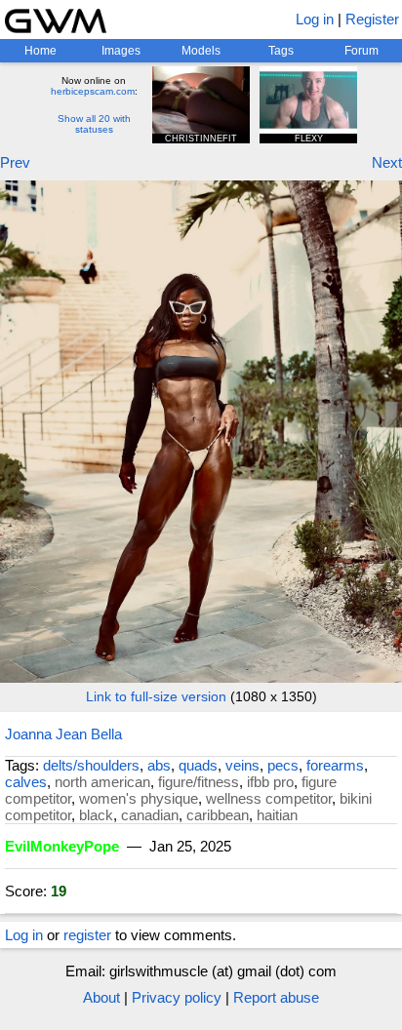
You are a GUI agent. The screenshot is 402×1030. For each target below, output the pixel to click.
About (101, 997)
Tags (281, 51)
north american (102, 781)
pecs (283, 765)
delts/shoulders (91, 765)
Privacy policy (176, 997)
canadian (150, 815)
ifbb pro (270, 781)
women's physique (138, 798)
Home (40, 51)
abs (159, 765)
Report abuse (276, 997)
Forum (361, 51)
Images (121, 51)
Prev (15, 162)
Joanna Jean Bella (63, 734)
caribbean (217, 815)
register (87, 935)
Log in (315, 19)
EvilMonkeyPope (62, 846)
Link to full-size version (156, 696)
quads (198, 765)
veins (242, 765)
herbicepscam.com (93, 91)
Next (387, 162)
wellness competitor (269, 798)
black (96, 815)
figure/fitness (198, 781)
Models (201, 51)
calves (26, 781)
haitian (277, 815)
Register (372, 19)
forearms (335, 765)
